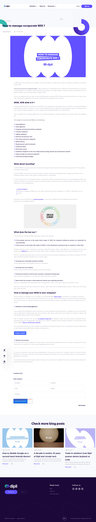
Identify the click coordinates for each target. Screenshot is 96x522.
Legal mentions (21, 518)
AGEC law (24, 251)
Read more (5, 463)
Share (4, 363)
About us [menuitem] (42, 6)
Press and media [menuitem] (54, 494)
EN (64, 518)
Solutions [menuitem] (33, 6)
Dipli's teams (57, 296)
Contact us (11, 492)
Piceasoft (37, 322)
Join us (23, 492)
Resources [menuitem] (51, 6)
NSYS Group (31, 322)
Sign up (87, 6)
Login (78, 6)
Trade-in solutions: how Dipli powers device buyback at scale (78, 456)
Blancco (25, 322)
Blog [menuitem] (51, 488)
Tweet (4, 351)
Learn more (20, 333)
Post (4, 357)
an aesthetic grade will (44, 318)
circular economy (38, 199)
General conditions (10, 518)
